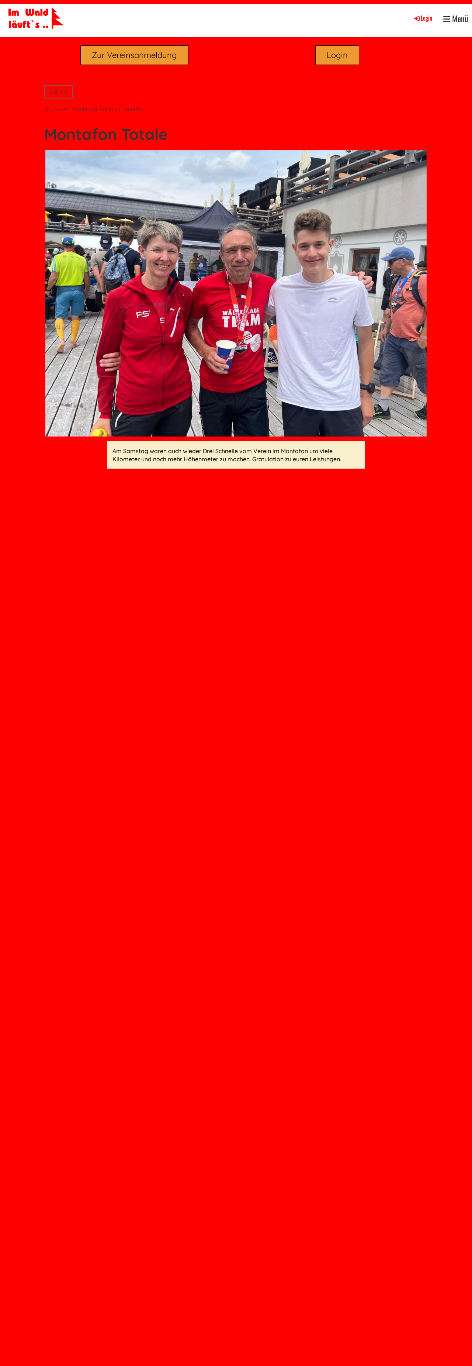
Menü (459, 18)
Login (426, 18)
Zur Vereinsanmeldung (134, 55)
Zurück (58, 92)
